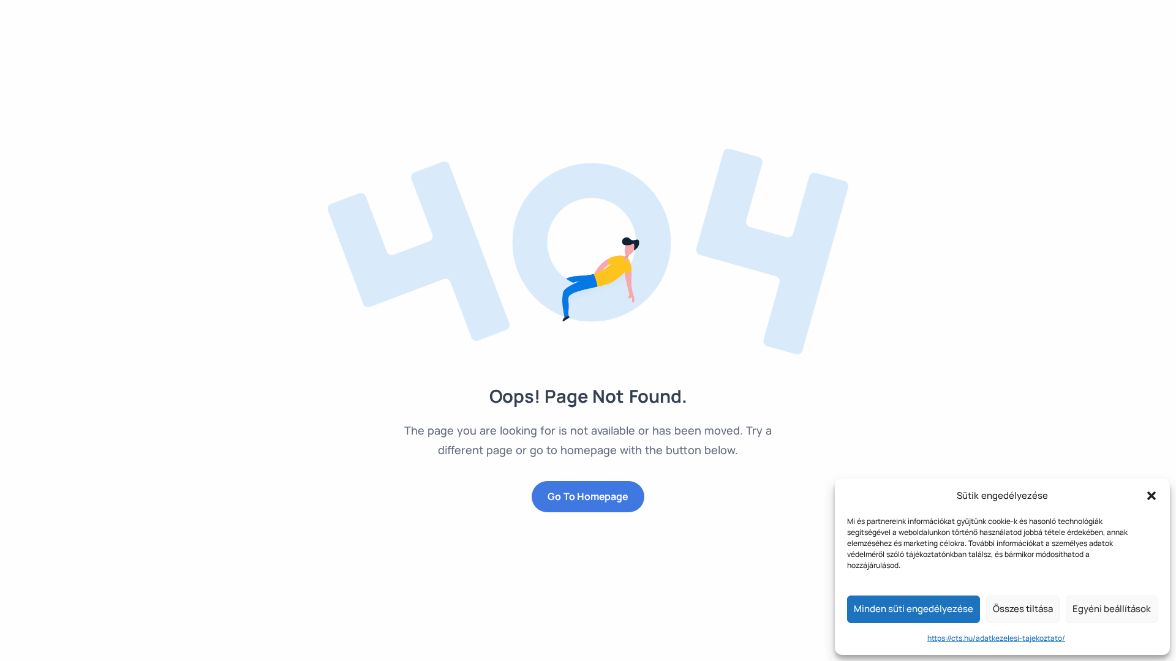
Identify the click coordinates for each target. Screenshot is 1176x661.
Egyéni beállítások (1111, 608)
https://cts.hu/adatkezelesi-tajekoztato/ (996, 638)
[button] (1151, 496)
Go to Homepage (588, 496)
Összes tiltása (1023, 608)
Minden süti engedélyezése (913, 608)
